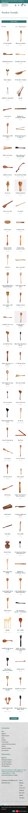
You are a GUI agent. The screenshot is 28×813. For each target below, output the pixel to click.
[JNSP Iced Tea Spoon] (20, 451)
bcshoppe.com (5, 2)
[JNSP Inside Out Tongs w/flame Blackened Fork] (20, 641)
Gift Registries (5, 766)
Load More (14, 718)
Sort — (16, 26)
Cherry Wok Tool (20, 402)
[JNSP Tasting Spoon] (20, 662)
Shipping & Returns (7, 760)
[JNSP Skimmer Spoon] (8, 167)
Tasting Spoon (20, 669)
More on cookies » (23, 811)
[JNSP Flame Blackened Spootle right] (20, 148)
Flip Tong (20, 440)
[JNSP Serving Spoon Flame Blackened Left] (20, 545)
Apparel (4, 733)
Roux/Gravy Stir (7, 211)
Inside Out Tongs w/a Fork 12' (7, 364)
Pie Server (7, 193)
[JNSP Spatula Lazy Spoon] (20, 681)
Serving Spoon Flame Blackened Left (20, 552)
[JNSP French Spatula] (8, 36)
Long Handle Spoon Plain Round (7, 591)
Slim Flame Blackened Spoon (20, 344)
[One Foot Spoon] (8, 395)
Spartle (20, 98)
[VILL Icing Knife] (8, 526)
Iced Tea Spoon (20, 458)
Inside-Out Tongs (7, 155)
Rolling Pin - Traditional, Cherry (20, 572)
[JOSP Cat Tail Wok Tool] (8, 336)
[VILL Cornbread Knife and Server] (20, 507)
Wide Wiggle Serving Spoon (7, 383)
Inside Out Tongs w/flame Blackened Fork (20, 650)
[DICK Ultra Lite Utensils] (20, 375)
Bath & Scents (5, 735)
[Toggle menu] (24, 5)
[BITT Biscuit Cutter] (8, 545)
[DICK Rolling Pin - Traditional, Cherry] (20, 564)
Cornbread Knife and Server (20, 515)
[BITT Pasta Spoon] (8, 109)
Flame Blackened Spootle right (20, 156)
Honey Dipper (7, 80)
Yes (14, 811)
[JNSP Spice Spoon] (20, 469)
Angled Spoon (7, 610)
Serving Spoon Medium (20, 325)
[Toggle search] (18, 5)
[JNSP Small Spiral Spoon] (8, 54)
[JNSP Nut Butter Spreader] (20, 54)
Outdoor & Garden (6, 748)
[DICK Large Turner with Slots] (8, 297)
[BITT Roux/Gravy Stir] (8, 204)
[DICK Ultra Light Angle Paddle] (8, 564)
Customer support (6, 762)
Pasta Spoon (7, 116)
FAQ (3, 731)
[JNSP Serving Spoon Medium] (20, 317)
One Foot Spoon (7, 402)
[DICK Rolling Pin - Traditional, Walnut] (20, 109)
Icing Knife (7, 534)
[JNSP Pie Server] (8, 185)
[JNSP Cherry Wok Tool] (20, 395)
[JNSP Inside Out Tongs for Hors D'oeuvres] (20, 487)
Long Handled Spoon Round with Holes (20, 591)
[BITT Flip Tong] (20, 433)
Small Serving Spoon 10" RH (7, 649)
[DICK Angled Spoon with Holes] (8, 128)
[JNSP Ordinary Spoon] (20, 297)
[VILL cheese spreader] (20, 260)
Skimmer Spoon (7, 175)
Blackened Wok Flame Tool (7, 421)
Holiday (4, 740)
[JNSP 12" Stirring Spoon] (20, 356)
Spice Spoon (20, 476)
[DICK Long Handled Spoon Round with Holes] (20, 584)
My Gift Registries (7, 764)
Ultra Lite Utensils (20, 383)
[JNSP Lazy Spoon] (8, 451)
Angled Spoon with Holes (7, 136)
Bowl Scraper (7, 229)
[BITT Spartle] (20, 91)
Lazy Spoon (7, 458)
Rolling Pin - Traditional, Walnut (20, 117)
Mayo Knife (20, 534)
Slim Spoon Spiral (20, 43)
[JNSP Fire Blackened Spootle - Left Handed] (20, 603)
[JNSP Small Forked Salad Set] (8, 701)
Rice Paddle (20, 630)
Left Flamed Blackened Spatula (7, 669)
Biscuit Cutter (7, 552)
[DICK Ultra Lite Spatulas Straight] (8, 681)
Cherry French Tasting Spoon (7, 248)
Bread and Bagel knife (20, 175)
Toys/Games (5, 750)
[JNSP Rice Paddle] (20, 623)
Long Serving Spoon (7, 440)
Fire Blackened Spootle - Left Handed (20, 611)
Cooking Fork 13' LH (7, 324)
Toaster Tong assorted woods (20, 248)
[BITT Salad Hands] (8, 507)
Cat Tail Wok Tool (7, 344)
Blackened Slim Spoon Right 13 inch (20, 708)
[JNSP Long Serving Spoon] (8, 433)
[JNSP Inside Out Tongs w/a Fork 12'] (8, 356)
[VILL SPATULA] (8, 260)
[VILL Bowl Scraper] (8, 222)
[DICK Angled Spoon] (8, 603)
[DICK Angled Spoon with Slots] (20, 278)
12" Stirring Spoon (20, 363)
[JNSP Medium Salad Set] (20, 185)
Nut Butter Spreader (20, 61)
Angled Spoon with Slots (20, 286)
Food (3, 738)
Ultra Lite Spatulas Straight (7, 689)
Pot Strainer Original (20, 80)
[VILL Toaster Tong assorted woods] (20, 240)
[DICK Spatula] (8, 623)
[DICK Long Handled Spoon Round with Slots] (8, 278)
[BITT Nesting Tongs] (20, 222)
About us (4, 757)
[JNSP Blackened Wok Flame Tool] (8, 413)
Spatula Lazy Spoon (20, 688)
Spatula (7, 630)
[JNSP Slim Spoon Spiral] (20, 36)
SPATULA (7, 267)
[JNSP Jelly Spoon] (8, 487)
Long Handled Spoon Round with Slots (7, 286)
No (17, 811)
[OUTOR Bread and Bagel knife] (20, 167)
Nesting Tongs (20, 229)
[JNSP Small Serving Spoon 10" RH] (8, 641)
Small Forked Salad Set (7, 708)
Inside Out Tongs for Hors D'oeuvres (20, 495)
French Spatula (8, 43)
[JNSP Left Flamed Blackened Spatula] (8, 662)
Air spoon (20, 420)
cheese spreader (20, 267)
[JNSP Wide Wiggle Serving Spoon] (8, 375)
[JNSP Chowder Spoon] (8, 469)
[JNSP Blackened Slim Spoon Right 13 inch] (20, 701)
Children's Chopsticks (7, 98)
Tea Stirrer (20, 211)
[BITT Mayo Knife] (20, 526)
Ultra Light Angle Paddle (7, 572)
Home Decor (5, 742)
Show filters (14, 21)
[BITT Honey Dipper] (8, 72)
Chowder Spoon (7, 476)
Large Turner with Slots (7, 305)
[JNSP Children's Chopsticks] (8, 91)
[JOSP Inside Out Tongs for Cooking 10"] (20, 128)
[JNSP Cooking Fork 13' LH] (8, 317)
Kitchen (4, 746)
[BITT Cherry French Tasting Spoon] (8, 240)
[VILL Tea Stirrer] (20, 204)
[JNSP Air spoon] (20, 413)
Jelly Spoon (8, 495)
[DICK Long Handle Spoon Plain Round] (8, 584)
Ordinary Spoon (20, 305)
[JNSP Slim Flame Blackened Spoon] (20, 336)
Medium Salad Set (20, 193)
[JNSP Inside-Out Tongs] (8, 148)
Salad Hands (7, 514)
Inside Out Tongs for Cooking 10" (20, 136)
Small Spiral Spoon (7, 61)
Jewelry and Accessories (9, 744)
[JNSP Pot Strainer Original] (20, 72)
